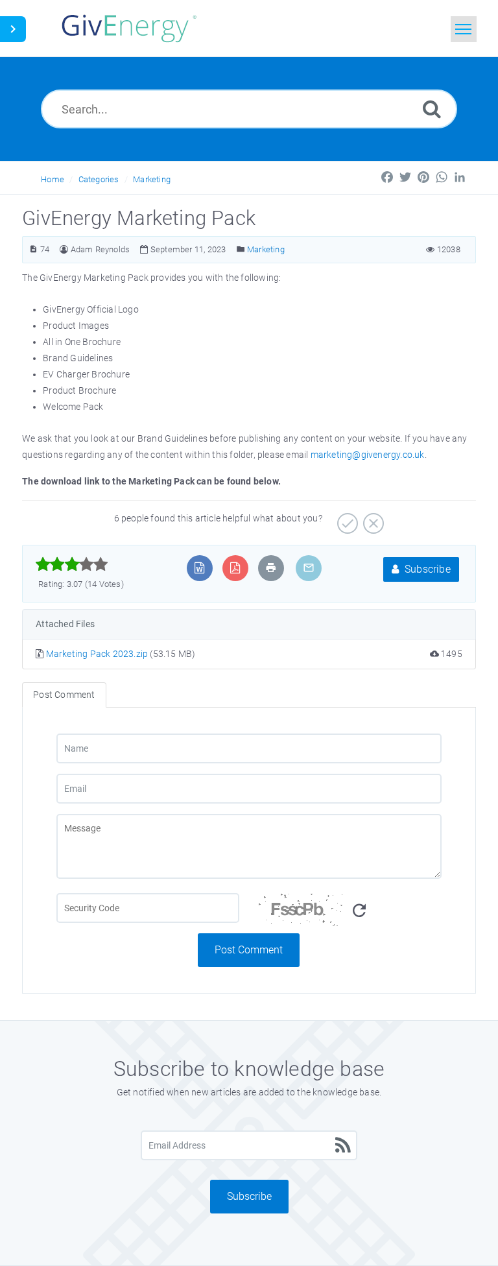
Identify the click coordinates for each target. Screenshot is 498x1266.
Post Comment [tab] (64, 694)
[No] (372, 518)
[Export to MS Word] (199, 568)
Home (52, 179)
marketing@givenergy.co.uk (368, 454)
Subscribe (426, 569)
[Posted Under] (241, 249)
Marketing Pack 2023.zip (98, 654)
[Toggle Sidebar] (13, 29)
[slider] (72, 564)
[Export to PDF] (235, 568)
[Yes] (346, 518)
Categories (98, 179)
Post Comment (249, 950)
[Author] (64, 249)
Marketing (152, 179)
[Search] (432, 108)
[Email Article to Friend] (308, 568)
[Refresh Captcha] (359, 911)
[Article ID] (33, 249)
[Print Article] (271, 568)
